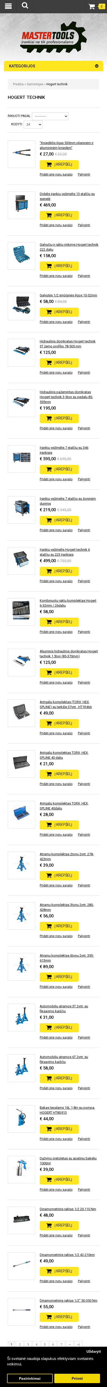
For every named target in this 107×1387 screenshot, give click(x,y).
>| (78, 1344)
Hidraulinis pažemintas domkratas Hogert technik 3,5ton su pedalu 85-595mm (66, 397)
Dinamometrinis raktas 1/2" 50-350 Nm (68, 1300)
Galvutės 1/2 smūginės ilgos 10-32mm (68, 295)
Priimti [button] (77, 1378)
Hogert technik (57, 84)
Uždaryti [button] (93, 1351)
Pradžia (18, 84)
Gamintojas (35, 84)
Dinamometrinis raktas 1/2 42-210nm (67, 1255)
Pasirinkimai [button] (30, 1378)
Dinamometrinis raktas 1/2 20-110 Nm (68, 1209)
